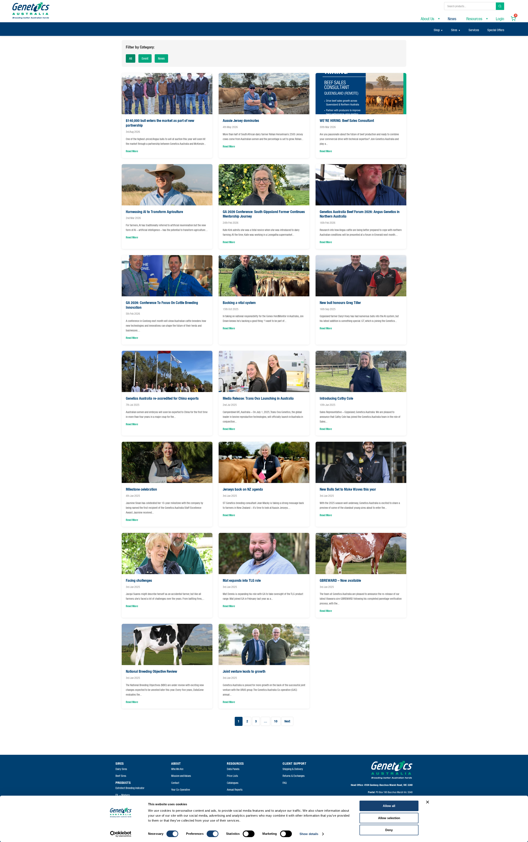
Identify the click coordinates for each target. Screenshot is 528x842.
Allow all (389, 806)
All (130, 58)
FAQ (285, 782)
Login (500, 18)
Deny (389, 830)
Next (287, 721)
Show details (308, 834)
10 (275, 721)
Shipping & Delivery (293, 769)
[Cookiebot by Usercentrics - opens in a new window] (121, 834)
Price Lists (232, 775)
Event (145, 58)
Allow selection (389, 818)
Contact (175, 782)
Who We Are (177, 769)
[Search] (500, 6)
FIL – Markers (123, 795)
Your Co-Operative (180, 789)
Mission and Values (181, 775)
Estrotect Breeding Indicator (130, 788)
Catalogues (232, 782)
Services (474, 30)
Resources (474, 18)
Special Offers (495, 30)
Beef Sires (121, 775)
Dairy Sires (121, 769)
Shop (437, 30)
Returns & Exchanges (294, 775)
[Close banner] (427, 802)
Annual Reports (235, 789)
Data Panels (233, 769)
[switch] (212, 833)
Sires (454, 30)
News (452, 18)
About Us (427, 18)
